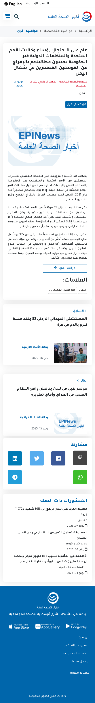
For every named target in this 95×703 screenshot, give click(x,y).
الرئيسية (85, 31)
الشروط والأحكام (77, 646)
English (15, 3)
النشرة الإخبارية (37, 4)
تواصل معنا (80, 662)
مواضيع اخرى (27, 31)
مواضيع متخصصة (57, 31)
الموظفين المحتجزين (62, 290)
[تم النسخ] (80, 458)
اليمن (83, 93)
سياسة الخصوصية (75, 654)
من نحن (83, 638)
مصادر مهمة (79, 673)
